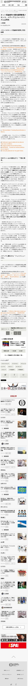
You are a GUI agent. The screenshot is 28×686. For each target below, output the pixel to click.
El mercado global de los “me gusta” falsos (12, 150)
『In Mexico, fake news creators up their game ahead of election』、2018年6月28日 (13, 313)
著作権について (20, 674)
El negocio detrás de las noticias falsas (11, 145)
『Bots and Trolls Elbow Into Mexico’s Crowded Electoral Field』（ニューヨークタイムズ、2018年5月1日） (13, 70)
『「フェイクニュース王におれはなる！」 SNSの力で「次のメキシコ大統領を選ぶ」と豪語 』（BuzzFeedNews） (13, 275)
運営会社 (7, 678)
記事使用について (20, 670)
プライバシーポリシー (6, 674)
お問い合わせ (20, 678)
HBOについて (7, 670)
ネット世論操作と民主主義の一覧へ (14, 355)
